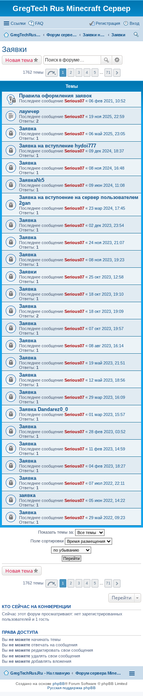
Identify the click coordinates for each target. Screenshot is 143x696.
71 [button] (108, 72)
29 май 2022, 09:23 (107, 517)
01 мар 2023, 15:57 (107, 414)
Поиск (106, 60)
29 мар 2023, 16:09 (107, 397)
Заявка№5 (31, 180)
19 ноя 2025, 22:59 (106, 116)
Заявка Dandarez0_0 (43, 409)
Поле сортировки (48, 541)
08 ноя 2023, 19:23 (106, 259)
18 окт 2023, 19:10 (106, 294)
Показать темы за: (56, 532)
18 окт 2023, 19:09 (106, 311)
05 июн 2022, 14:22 (107, 500)
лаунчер (29, 111)
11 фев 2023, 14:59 (107, 449)
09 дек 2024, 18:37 (106, 151)
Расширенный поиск (117, 60)
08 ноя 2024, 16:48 (106, 168)
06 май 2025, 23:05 (107, 133)
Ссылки (18, 23)
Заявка (27, 128)
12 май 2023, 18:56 (107, 380)
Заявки (14, 49)
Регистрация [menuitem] (108, 23)
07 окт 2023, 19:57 (106, 328)
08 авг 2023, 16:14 (106, 345)
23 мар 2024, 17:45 (107, 208)
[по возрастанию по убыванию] (71, 550)
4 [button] (87, 72)
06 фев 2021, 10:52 (107, 101)
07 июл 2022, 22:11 (107, 483)
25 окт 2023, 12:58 (106, 277)
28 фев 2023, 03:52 (107, 431)
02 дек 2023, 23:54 (106, 225)
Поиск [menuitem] (137, 35)
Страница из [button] (51, 73)
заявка (27, 495)
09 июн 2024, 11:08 (107, 185)
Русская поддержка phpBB (71, 688)
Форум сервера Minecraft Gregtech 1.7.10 (98, 673)
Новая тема (19, 60)
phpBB (59, 683)
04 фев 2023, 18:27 (107, 466)
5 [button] (95, 72)
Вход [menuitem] (134, 23)
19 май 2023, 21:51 (107, 363)
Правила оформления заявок (55, 96)
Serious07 (74, 101)
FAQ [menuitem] (39, 23)
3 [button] (79, 72)
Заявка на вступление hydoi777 (57, 146)
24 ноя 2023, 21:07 (106, 242)
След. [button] (117, 73)
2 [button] (71, 72)
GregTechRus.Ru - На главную (40, 673)
